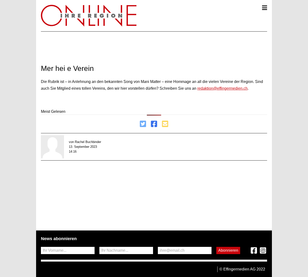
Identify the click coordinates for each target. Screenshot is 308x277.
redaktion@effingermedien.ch (222, 88)
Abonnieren (228, 250)
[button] (264, 8)
